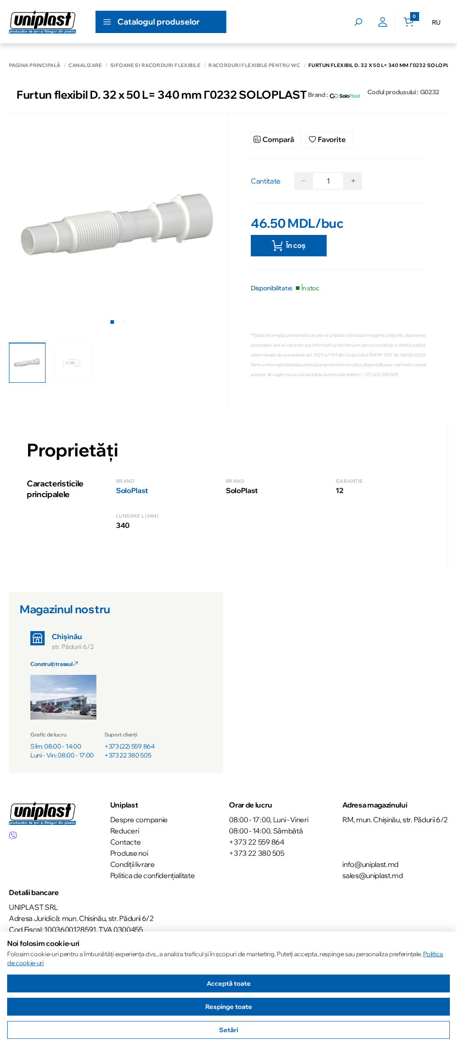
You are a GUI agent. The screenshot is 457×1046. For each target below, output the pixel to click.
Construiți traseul (51, 664)
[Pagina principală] (42, 21)
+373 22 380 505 (127, 755)
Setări (228, 1030)
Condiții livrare (132, 864)
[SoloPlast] (345, 94)
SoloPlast (132, 490)
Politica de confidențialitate (152, 875)
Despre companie (139, 819)
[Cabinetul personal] (382, 22)
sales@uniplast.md (372, 875)
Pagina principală (34, 65)
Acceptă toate (229, 983)
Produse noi (129, 853)
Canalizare (85, 65)
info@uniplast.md (370, 864)
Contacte (125, 841)
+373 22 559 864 (256, 841)
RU (436, 22)
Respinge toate (228, 1007)
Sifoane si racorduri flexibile (155, 65)
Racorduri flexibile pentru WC (254, 65)
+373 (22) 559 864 (129, 746)
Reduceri (124, 830)
